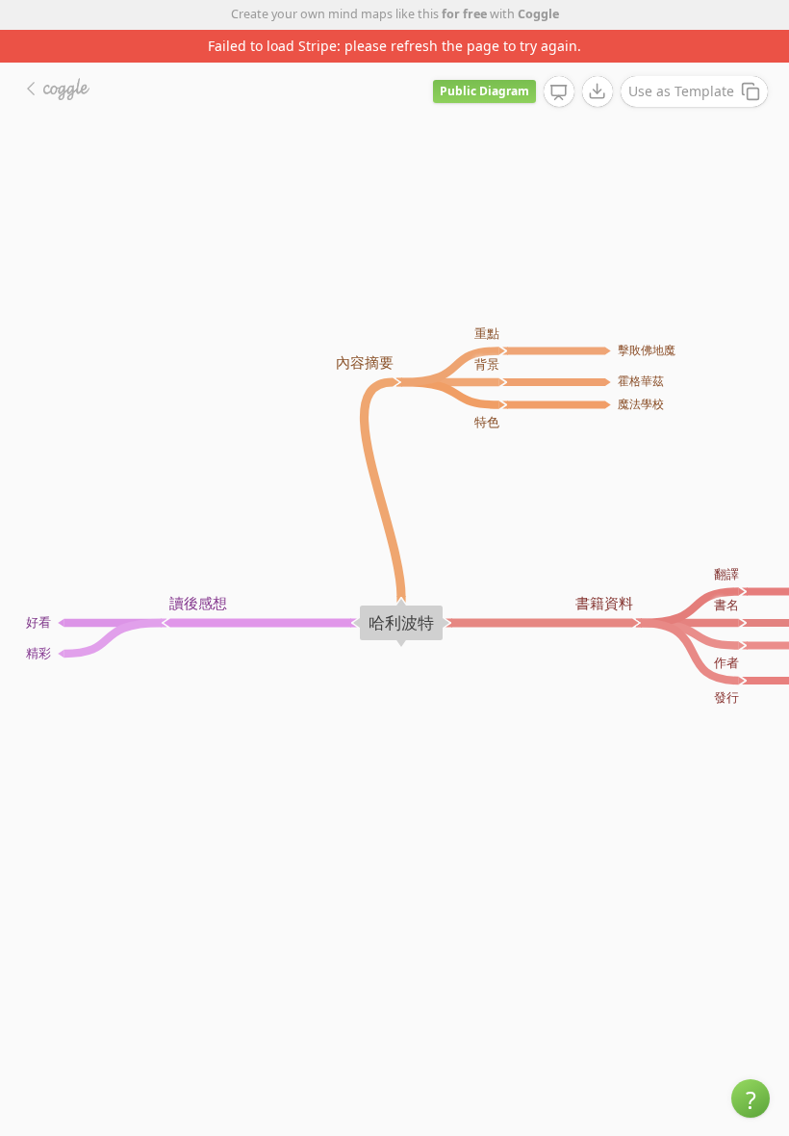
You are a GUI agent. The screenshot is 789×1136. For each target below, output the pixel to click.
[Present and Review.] (559, 92)
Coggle (538, 14)
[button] (750, 1098)
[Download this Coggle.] (597, 91)
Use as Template (681, 91)
